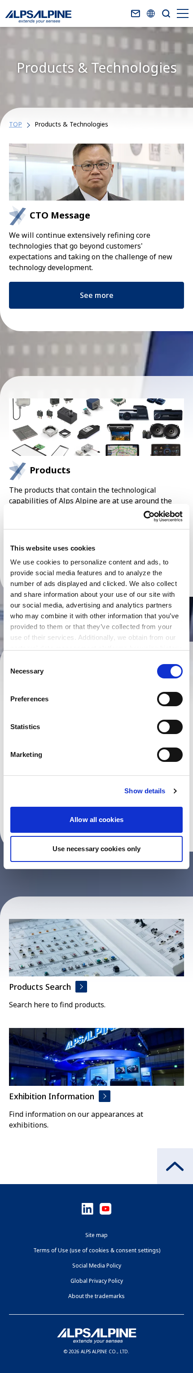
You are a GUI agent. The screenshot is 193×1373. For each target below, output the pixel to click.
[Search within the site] (166, 13)
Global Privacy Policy (96, 1281)
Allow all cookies (96, 819)
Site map (96, 1235)
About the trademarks (96, 1296)
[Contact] (135, 13)
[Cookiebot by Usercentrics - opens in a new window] (143, 516)
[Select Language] (151, 13)
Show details (144, 791)
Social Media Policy (96, 1265)
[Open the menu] (181, 13)
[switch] (170, 699)
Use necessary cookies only (97, 849)
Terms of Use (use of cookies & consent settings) (96, 1250)
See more (97, 295)
